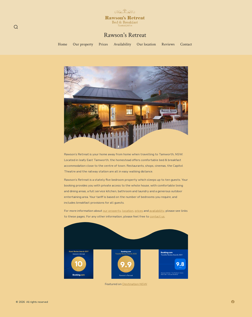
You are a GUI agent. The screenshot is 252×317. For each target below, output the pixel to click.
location (127, 211)
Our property (83, 44)
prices (139, 211)
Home (62, 44)
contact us (157, 216)
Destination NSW (134, 284)
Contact (186, 44)
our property (112, 211)
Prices (103, 44)
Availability (122, 44)
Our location (146, 44)
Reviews (168, 44)
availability (156, 211)
